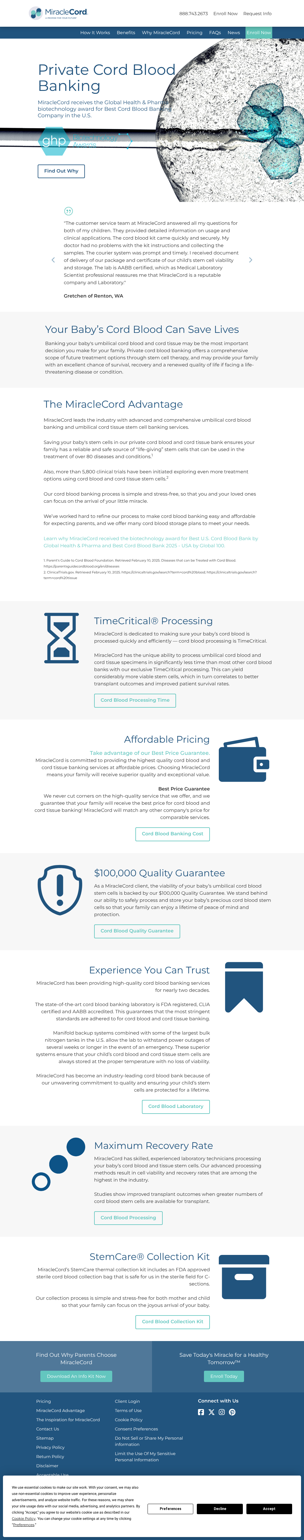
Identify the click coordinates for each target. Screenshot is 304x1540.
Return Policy (50, 1456)
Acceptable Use (52, 1475)
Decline (220, 1509)
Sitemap (45, 1438)
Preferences (170, 1509)
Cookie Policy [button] (24, 1519)
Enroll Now (225, 13)
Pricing (194, 32)
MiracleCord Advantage (60, 1410)
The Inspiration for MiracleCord (68, 1419)
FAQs (215, 32)
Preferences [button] (23, 1525)
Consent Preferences (136, 1429)
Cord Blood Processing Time (135, 700)
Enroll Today (224, 1376)
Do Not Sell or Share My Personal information (149, 1441)
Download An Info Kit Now (76, 1376)
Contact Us (47, 1429)
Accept (269, 1509)
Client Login (127, 1401)
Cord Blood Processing (128, 1218)
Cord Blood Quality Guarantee (137, 931)
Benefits (126, 32)
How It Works (95, 32)
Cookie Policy (128, 1419)
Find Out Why (61, 171)
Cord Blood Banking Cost (172, 834)
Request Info (257, 13)
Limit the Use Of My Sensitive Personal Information (145, 1456)
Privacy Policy (50, 1447)
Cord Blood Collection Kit (172, 1322)
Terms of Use (128, 1410)
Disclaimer (47, 1465)
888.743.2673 (193, 13)
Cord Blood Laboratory (175, 1106)
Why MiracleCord (161, 32)
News (234, 32)
